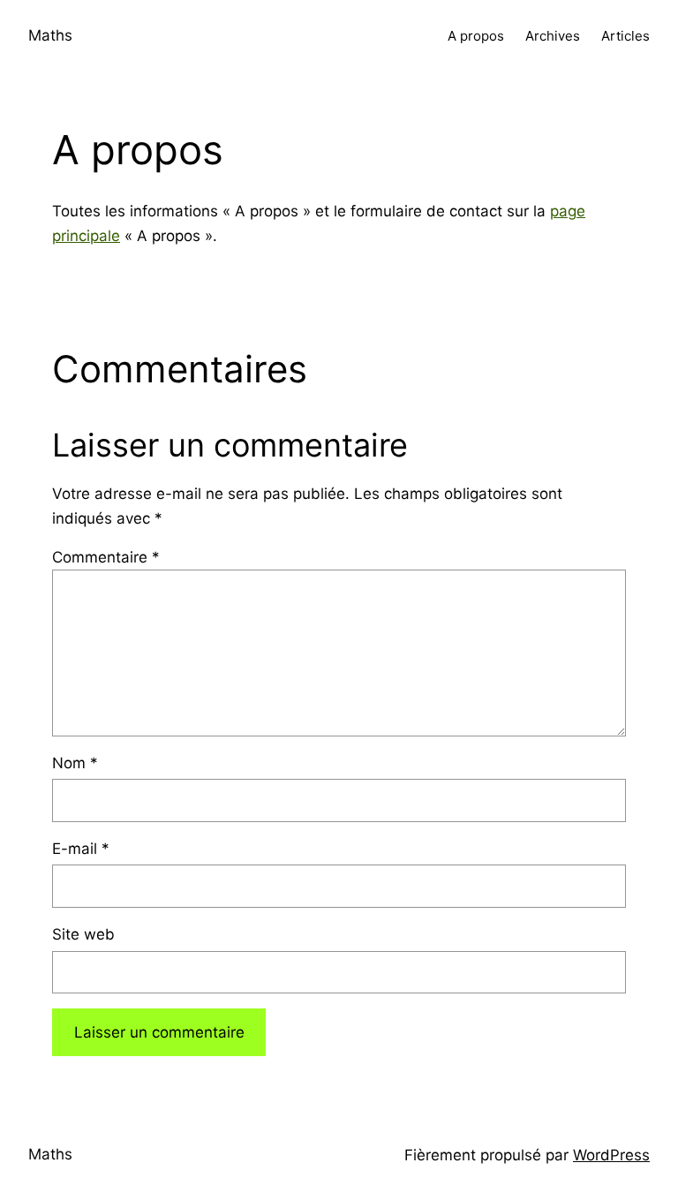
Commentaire (106, 557)
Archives (552, 35)
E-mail (80, 848)
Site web (83, 934)
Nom (75, 763)
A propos (476, 35)
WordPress (611, 1155)
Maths (50, 35)
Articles (625, 35)
